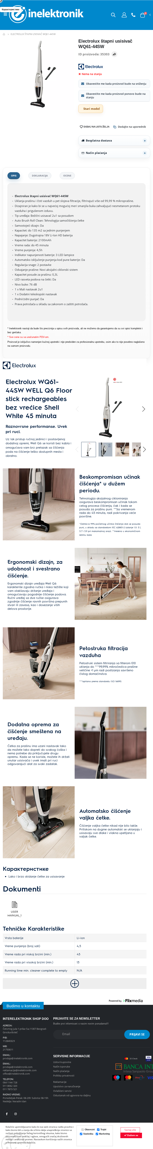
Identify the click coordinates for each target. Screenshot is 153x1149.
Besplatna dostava (99, 140)
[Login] (124, 14)
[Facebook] (7, 1114)
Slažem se (132, 1135)
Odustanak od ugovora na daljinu (72, 1095)
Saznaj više (130, 1129)
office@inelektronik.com (16, 1073)
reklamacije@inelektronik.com (20, 1070)
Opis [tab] (13, 175)
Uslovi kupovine (62, 1062)
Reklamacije (59, 1082)
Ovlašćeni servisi (62, 1091)
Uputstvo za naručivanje (66, 1086)
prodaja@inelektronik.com (18, 1058)
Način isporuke (61, 1066)
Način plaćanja (96, 153)
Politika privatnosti (63, 1075)
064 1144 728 (10, 1082)
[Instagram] (15, 1114)
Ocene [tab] (67, 175)
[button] (113, 15)
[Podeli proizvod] (114, 54)
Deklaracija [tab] (40, 175)
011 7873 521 (10, 1089)
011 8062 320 (10, 1085)
